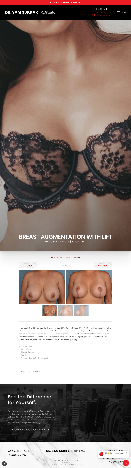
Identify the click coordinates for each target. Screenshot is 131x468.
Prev (28, 265)
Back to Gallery (58, 257)
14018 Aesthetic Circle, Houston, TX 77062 (29, 429)
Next (103, 265)
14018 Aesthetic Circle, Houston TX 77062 (19, 453)
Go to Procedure (72, 257)
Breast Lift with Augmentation (39, 358)
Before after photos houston (65, 460)
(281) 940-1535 (100, 9)
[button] (4, 463)
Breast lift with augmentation (62, 465)
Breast (65, 463)
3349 (82, 465)
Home (65, 458)
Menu (124, 12)
